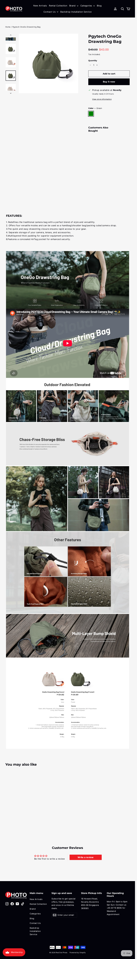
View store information (102, 99)
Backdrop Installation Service (76, 11)
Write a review (86, 857)
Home (8, 27)
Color (95, 108)
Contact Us (49, 11)
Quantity (92, 60)
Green (91, 113)
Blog (99, 5)
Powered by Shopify (78, 953)
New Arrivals (40, 5)
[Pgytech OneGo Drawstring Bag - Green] (90, 179)
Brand (72, 5)
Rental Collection (58, 5)
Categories (86, 5)
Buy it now (109, 81)
